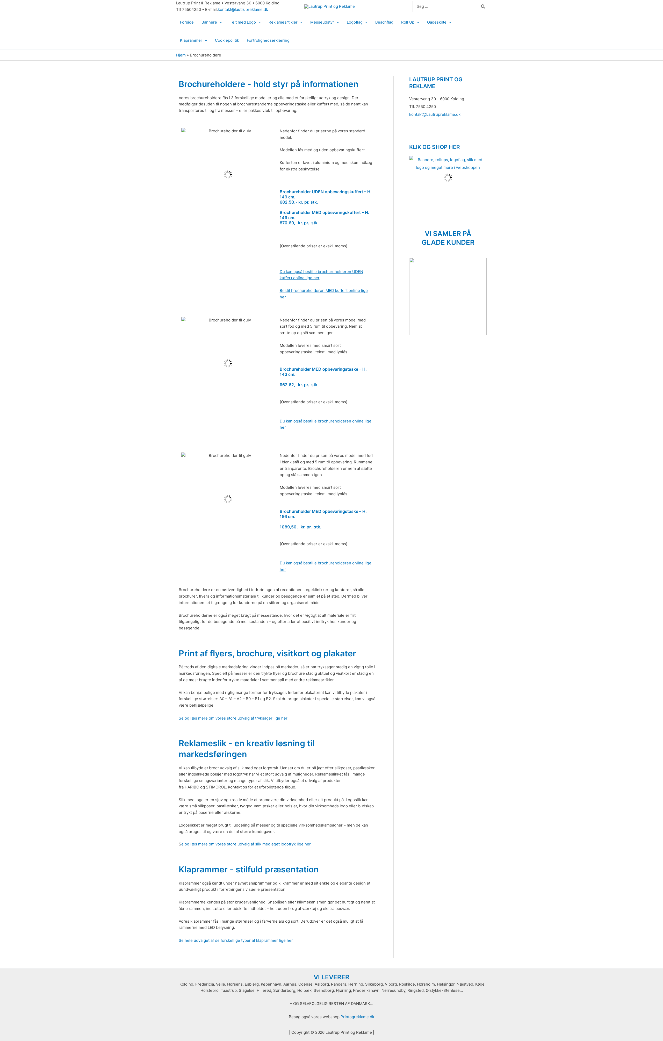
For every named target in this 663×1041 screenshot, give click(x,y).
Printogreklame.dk (357, 1016)
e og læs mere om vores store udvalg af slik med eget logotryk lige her (246, 844)
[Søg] (483, 6)
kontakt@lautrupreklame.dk (243, 9)
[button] (219, 22)
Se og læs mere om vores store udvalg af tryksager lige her (233, 718)
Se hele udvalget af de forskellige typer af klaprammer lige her (236, 940)
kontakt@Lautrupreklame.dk (434, 114)
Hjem (181, 55)
